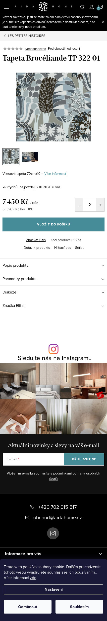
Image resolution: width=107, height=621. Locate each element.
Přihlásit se (84, 459)
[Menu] (6, 6)
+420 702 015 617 (57, 507)
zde (33, 577)
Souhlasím (79, 607)
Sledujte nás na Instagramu (55, 358)
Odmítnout (27, 607)
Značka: (36, 239)
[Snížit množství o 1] (79, 204)
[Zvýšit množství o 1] (100, 204)
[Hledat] (82, 6)
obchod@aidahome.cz (57, 517)
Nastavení (54, 589)
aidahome (53, 533)
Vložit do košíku (53, 224)
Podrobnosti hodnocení (64, 49)
